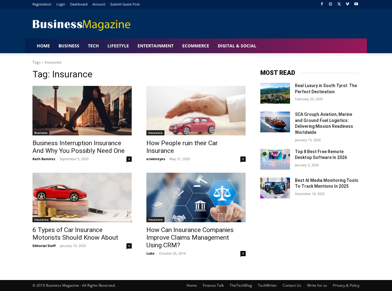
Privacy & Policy (346, 285)
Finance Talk (213, 285)
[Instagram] (330, 4)
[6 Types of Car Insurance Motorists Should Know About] (82, 197)
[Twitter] (339, 4)
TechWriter (267, 285)
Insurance (155, 133)
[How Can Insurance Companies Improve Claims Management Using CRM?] (196, 197)
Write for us (317, 285)
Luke (150, 253)
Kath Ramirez (43, 159)
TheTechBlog (241, 285)
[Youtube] (356, 4)
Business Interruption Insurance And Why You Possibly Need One (78, 146)
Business (40, 133)
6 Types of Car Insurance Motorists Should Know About (75, 233)
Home (192, 285)
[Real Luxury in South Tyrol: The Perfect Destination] (275, 93)
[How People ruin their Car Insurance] (196, 110)
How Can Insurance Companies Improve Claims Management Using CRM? (190, 237)
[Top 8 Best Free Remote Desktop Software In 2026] (275, 159)
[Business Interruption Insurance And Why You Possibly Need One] (82, 110)
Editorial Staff (44, 245)
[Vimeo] (347, 4)
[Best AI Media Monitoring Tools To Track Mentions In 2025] (275, 188)
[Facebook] (322, 4)
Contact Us (292, 285)
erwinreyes (155, 159)
